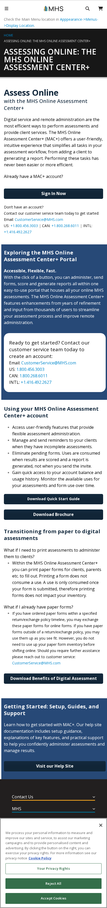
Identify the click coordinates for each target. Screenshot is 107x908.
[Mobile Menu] (6, 8)
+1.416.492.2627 (17, 231)
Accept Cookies (53, 898)
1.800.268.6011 (33, 376)
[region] (53, 863)
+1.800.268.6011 (65, 225)
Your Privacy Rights (53, 868)
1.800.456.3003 (30, 369)
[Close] (100, 825)
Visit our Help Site (54, 766)
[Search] (87, 8)
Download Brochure (53, 514)
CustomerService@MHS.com (39, 219)
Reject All (53, 883)
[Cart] (100, 8)
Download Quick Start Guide (53, 498)
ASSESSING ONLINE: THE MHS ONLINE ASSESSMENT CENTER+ (47, 41)
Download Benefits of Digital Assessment (53, 678)
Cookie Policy (40, 858)
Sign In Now (53, 193)
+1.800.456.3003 (24, 225)
